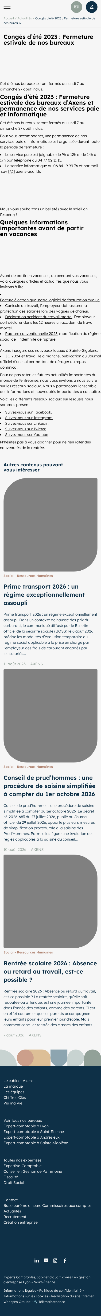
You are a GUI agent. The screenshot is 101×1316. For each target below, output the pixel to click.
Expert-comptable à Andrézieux (32, 1137)
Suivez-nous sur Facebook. (28, 412)
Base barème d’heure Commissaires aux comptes (48, 1205)
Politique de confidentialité (60, 1290)
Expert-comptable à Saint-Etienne (34, 1131)
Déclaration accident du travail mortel (38, 316)
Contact (11, 1199)
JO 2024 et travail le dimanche (32, 356)
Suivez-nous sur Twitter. (25, 429)
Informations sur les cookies (26, 1296)
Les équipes (14, 1091)
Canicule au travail (21, 305)
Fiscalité (11, 1177)
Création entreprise (21, 1222)
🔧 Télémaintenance (49, 1302)
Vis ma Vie (13, 1103)
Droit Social (14, 1182)
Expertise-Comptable (23, 1165)
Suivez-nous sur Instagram (29, 417)
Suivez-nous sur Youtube (26, 434)
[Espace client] (91, 7)
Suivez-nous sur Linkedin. (27, 423)
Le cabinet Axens (19, 1080)
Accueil (9, 18)
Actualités (24, 18)
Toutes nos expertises (23, 1160)
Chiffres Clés (15, 1097)
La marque (13, 1086)
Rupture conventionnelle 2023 (31, 333)
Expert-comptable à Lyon (26, 1126)
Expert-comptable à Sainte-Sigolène (36, 1142)
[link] (36, 1260)
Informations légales (20, 1290)
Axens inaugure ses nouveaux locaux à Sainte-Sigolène (48, 350)
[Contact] (76, 7)
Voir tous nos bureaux (23, 1120)
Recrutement (15, 1216)
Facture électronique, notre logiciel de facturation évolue (50, 300)
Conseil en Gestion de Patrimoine (33, 1171)
